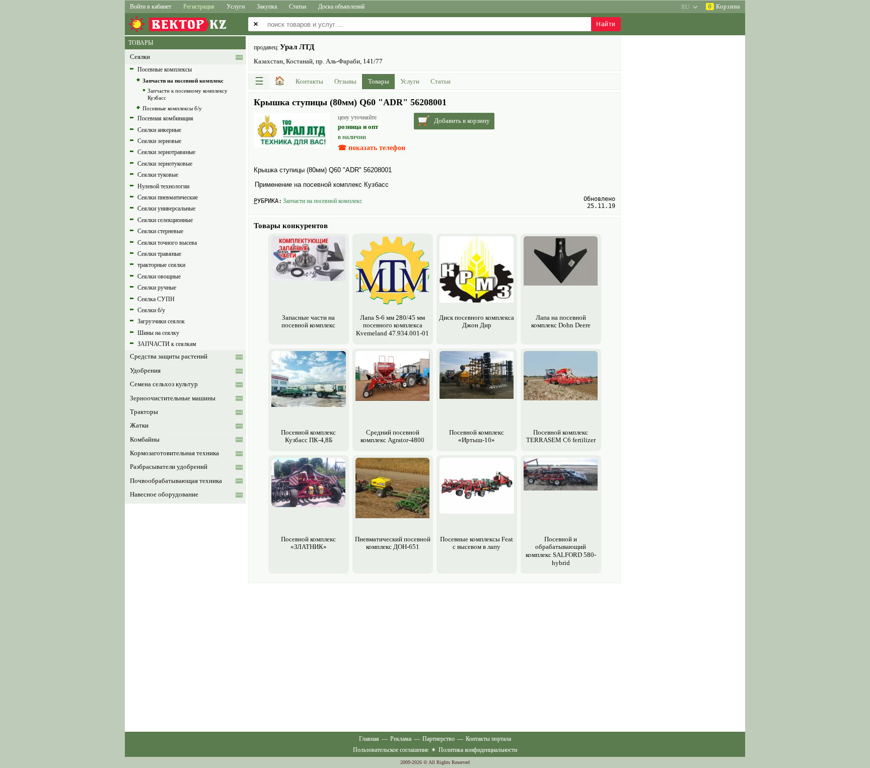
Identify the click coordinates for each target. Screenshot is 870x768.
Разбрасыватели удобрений (168, 466)
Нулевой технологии (163, 186)
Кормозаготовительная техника (174, 453)
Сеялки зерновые (159, 141)
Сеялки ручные (156, 287)
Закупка (267, 6)
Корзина (724, 6)
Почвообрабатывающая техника (176, 480)
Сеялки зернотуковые (164, 163)
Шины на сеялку (158, 332)
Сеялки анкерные (159, 129)
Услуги (236, 6)
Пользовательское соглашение (390, 749)
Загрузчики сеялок (161, 321)
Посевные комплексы (164, 69)
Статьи (297, 6)
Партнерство (438, 738)
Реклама (400, 738)
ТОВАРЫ (140, 42)
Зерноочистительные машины (172, 398)
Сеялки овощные (159, 276)
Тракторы (144, 411)
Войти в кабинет (150, 6)
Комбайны (145, 439)
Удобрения (145, 370)
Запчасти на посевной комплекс (322, 200)
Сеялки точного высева (167, 242)
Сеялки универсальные (166, 208)
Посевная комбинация (165, 118)
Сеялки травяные (159, 253)
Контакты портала (488, 738)
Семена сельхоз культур (164, 384)
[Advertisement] (434, 656)
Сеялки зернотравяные (166, 152)
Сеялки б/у (151, 310)
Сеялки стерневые (160, 231)
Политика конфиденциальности (478, 749)
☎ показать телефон (371, 148)
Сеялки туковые (157, 174)
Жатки (139, 425)
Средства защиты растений (168, 356)
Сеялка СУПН (156, 299)
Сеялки (140, 56)
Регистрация (198, 6)
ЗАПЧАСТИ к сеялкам (166, 343)
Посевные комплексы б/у (172, 108)
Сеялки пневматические (167, 197)
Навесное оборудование (164, 494)
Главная (369, 738)
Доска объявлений (341, 6)
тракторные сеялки (161, 264)
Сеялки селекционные (165, 220)
